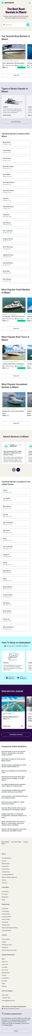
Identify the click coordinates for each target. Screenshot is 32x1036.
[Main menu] (29, 3)
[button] (14, 51)
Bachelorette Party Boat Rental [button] (10, 927)
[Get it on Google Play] (22, 678)
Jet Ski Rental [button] (5, 911)
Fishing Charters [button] (6, 914)
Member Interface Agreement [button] (9, 877)
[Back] (14, 470)
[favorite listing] (25, 61)
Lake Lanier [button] (5, 961)
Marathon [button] (4, 986)
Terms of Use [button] (16, 1020)
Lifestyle (4, 942)
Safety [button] (3, 899)
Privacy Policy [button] (8, 1025)
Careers (4, 861)
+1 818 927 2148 (6, 997)
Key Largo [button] (4, 980)
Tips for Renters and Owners (9, 950)
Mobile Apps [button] (5, 897)
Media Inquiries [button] (6, 863)
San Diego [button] (4, 967)
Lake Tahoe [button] (5, 964)
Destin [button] (3, 983)
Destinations (5, 947)
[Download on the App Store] (10, 678)
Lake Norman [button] (5, 978)
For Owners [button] (5, 894)
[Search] (28, 25)
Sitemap (4, 880)
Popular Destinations (8, 954)
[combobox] (13, 25)
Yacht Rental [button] (5, 922)
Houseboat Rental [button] (6, 916)
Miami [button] (3, 959)
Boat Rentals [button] (5, 908)
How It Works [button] (5, 891)
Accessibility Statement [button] (8, 874)
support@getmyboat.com (8, 1000)
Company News (6, 939)
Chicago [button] (4, 975)
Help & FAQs (5, 995)
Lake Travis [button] (5, 970)
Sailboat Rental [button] (5, 925)
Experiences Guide (7, 944)
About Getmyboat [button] (6, 858)
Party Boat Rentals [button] (6, 930)
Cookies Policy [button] (6, 871)
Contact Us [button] (4, 882)
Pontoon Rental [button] (6, 919)
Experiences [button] (5, 904)
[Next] (18, 470)
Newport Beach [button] (6, 972)
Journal (4, 935)
